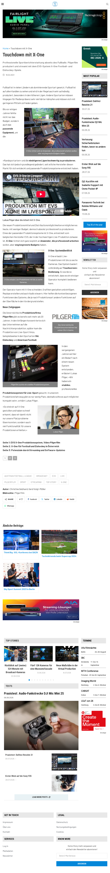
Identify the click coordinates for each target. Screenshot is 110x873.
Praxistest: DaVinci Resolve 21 (19, 755)
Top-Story (51, 482)
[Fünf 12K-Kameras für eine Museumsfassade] (41, 653)
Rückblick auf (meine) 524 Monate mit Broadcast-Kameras (15, 669)
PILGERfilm (10, 482)
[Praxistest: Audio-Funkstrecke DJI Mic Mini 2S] (41, 725)
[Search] (107, 4)
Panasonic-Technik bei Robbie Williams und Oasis (93, 206)
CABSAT (85, 690)
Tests (9, 686)
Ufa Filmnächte (88, 647)
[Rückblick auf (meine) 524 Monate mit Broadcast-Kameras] (15, 653)
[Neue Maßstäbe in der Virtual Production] (66, 653)
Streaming (36, 482)
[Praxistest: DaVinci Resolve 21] (64, 762)
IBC (83, 657)
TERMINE (87, 640)
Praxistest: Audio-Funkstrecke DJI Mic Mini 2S (92, 122)
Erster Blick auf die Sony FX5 (18, 776)
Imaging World (88, 680)
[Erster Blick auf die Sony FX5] (64, 783)
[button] (7, 663)
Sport (23, 482)
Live (62, 476)
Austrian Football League (18, 476)
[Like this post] (22, 499)
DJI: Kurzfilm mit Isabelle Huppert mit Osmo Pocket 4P (92, 185)
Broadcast (41, 476)
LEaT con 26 (87, 700)
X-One (64, 482)
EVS (54, 476)
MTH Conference (89, 670)
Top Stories (12, 640)
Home (6, 48)
